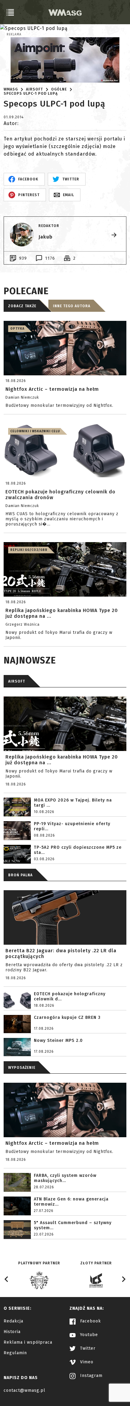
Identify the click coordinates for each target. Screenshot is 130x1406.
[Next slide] (123, 1279)
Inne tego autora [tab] (71, 306)
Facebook (90, 1321)
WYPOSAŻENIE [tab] (21, 1067)
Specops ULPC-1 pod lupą (31, 93)
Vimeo (86, 1362)
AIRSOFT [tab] (16, 681)
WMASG (11, 89)
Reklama (14, 34)
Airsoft (34, 89)
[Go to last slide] (7, 1279)
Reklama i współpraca (28, 1342)
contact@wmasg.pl (24, 1390)
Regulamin (15, 1352)
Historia (12, 1331)
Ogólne (59, 89)
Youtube (88, 1334)
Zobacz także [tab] (22, 306)
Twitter (87, 1348)
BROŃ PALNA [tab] (20, 875)
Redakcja (13, 1321)
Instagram (90, 1375)
